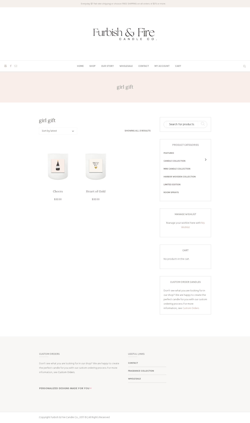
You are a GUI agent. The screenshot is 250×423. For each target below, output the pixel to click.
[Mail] (16, 66)
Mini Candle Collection (177, 168)
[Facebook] (10, 66)
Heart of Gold (95, 191)
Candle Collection (174, 161)
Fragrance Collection (141, 371)
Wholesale (134, 378)
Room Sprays (171, 192)
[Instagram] (5, 66)
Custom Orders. (190, 308)
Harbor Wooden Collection (180, 176)
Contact (133, 363)
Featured (169, 153)
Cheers (58, 191)
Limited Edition (172, 184)
